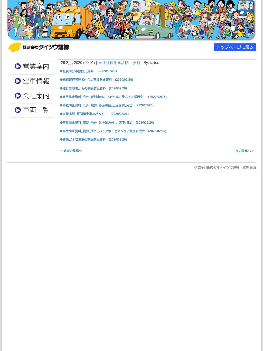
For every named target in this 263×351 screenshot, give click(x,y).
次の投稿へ (243, 151)
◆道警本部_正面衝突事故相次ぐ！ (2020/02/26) (94, 114)
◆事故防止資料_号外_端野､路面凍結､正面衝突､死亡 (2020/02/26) (107, 105)
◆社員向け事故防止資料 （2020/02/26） (89, 71)
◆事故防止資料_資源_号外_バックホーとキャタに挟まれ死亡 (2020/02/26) (113, 131)
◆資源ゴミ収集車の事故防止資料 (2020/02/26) (93, 139)
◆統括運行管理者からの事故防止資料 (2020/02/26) (96, 79)
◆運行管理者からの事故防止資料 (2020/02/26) (93, 88)
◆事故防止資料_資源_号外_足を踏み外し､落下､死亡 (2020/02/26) (107, 122)
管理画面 (249, 167)
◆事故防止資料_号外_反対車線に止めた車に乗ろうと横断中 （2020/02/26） (114, 97)
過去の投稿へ (72, 150)
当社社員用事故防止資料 (119, 63)
